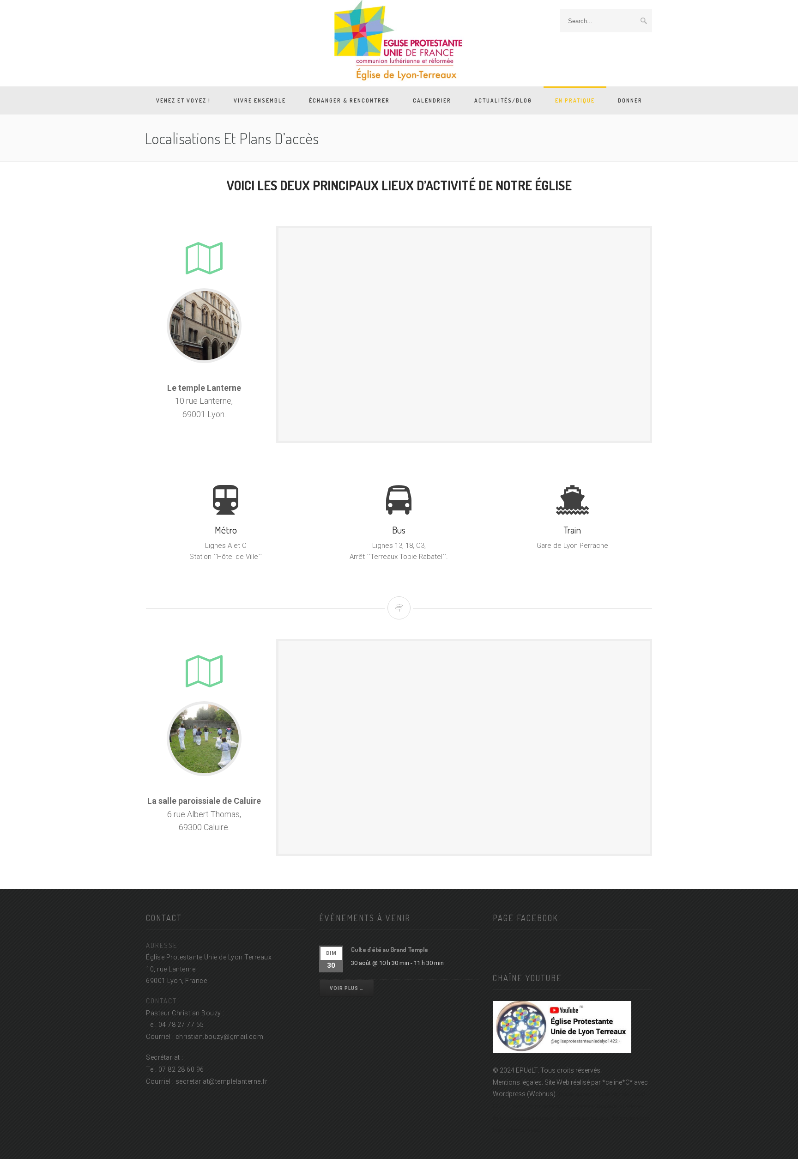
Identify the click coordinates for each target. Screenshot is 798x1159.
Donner (630, 100)
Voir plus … (346, 988)
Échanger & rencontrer (349, 100)
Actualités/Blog (503, 100)
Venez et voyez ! (183, 100)
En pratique (575, 100)
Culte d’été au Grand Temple (389, 949)
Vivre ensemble (260, 100)
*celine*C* (617, 1082)
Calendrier (432, 100)
